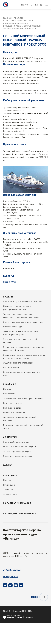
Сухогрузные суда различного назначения (23, 322)
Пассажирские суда (12, 326)
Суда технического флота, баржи (18, 362)
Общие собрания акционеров (17, 451)
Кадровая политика (12, 403)
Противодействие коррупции (19, 513)
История (7, 389)
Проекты (8, 296)
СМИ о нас (8, 489)
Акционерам (10, 437)
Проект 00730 (9, 281)
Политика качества (12, 407)
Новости (7, 480)
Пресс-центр (10, 475)
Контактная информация (17, 503)
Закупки (7, 465)
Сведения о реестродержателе (17, 456)
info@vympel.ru (10, 576)
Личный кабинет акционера (16, 442)
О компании (9, 384)
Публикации (9, 484)
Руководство (9, 393)
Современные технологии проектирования (23, 398)
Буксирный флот (11, 367)
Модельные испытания (14, 412)
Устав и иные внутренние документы (20, 446)
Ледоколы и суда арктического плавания (22, 301)
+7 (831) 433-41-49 (12, 570)
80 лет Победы (10, 494)
